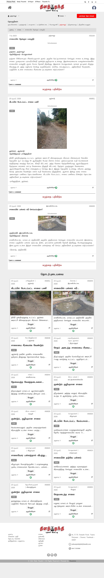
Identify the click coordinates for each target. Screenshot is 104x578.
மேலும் (31, 324)
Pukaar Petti (11, 1)
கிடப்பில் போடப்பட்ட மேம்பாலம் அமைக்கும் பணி (71, 421)
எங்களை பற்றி (13, 536)
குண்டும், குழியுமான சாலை (26, 418)
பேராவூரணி (53, 25)
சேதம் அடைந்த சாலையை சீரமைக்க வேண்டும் (73, 347)
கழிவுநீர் (41, 541)
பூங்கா (40, 545)
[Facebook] (88, 2)
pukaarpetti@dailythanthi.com (81, 544)
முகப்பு (11, 30)
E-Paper (30, 1)
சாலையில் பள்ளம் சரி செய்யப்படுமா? (26, 209)
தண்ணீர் (41, 536)
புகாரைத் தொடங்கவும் (86, 16)
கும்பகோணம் (12, 25)
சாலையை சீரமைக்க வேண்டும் (27, 345)
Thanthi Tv (46, 1)
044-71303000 (76, 548)
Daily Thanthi (21, 1)
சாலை (19, 30)
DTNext (37, 1)
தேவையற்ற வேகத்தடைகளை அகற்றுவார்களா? (26, 382)
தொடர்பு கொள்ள (14, 539)
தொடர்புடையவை (52, 274)
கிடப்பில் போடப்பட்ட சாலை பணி (23, 102)
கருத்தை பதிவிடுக (52, 89)
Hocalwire (72, 561)
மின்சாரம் (41, 539)
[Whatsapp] (95, 2)
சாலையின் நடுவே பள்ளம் (67, 457)
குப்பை (40, 543)
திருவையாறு (72, 25)
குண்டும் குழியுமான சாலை (25, 492)
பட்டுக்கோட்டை (42, 25)
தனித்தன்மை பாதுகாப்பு (16, 541)
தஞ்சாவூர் (63, 25)
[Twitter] (92, 2)
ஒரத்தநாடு (22, 25)
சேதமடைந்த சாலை (64, 494)
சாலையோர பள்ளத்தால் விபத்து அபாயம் (28, 455)
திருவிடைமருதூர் (84, 25)
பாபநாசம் (31, 25)
